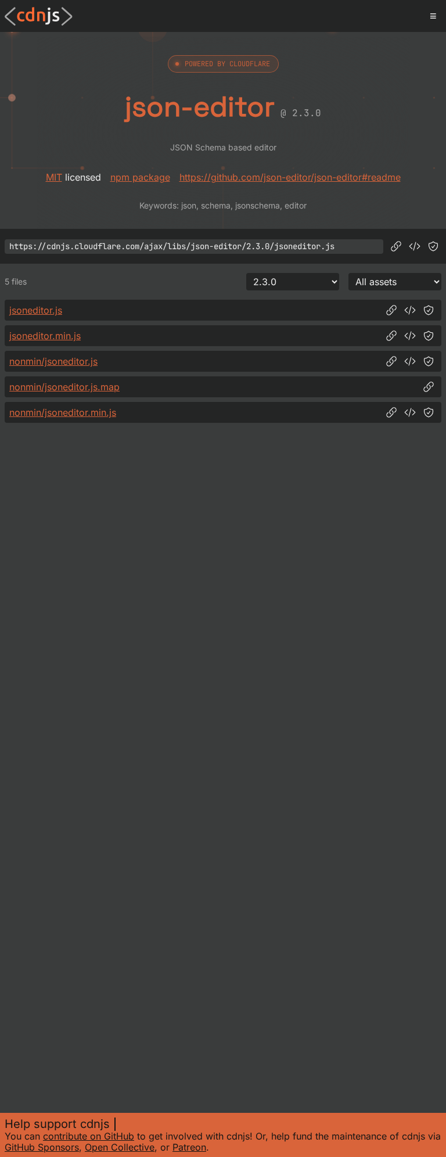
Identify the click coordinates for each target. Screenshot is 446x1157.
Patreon (189, 1147)
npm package (140, 177)
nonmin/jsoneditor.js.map (64, 387)
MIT (54, 177)
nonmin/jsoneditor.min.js (62, 412)
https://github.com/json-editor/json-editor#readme (290, 177)
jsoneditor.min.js (45, 335)
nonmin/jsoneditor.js (53, 361)
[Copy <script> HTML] (415, 246)
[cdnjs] (39, 16)
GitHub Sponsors (42, 1147)
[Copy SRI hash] (433, 246)
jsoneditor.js (35, 310)
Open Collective (119, 1147)
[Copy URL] (396, 246)
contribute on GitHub (88, 1136)
